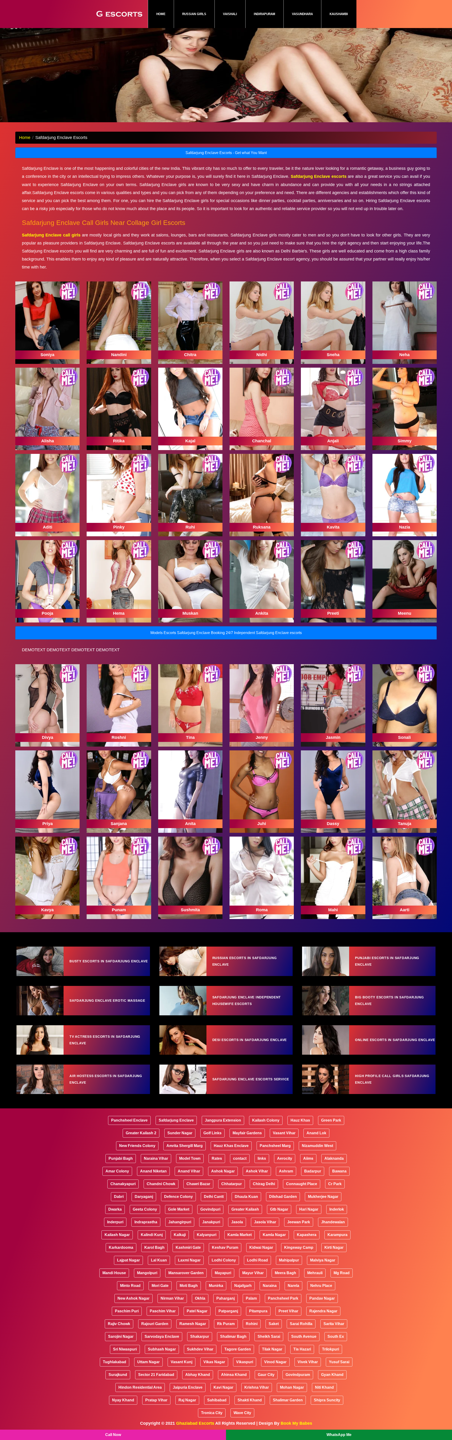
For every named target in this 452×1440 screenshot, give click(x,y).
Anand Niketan (153, 1171)
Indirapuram (264, 14)
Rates (217, 1158)
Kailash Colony (265, 1120)
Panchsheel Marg (275, 1146)
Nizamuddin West (317, 1146)
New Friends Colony (137, 1146)
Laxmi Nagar (189, 1260)
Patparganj (228, 1311)
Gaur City (266, 1375)
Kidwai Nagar (261, 1247)
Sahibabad (216, 1400)
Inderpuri (115, 1222)
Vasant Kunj (181, 1362)
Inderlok (336, 1209)
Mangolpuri (147, 1273)
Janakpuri (211, 1222)
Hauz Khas (300, 1120)
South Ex (335, 1336)
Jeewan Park (298, 1222)
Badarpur (312, 1171)
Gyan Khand (332, 1375)
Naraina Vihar (156, 1158)
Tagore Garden (237, 1349)
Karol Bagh (154, 1247)
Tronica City (211, 1413)
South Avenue (303, 1336)
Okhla (200, 1298)
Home (165, 14)
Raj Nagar (187, 1400)
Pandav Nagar (322, 1298)
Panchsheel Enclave (129, 1120)
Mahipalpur (289, 1260)
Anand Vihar (189, 1171)
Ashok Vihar (257, 1171)
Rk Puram (226, 1324)
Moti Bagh (189, 1286)
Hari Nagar (308, 1209)
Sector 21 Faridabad (156, 1375)
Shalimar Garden (288, 1400)
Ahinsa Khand (234, 1375)
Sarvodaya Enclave (162, 1336)
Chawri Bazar (198, 1184)
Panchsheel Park (283, 1298)
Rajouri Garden (154, 1324)
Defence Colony (178, 1197)
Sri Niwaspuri (125, 1349)
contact (239, 1158)
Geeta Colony (145, 1209)
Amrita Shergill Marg (184, 1146)
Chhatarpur (231, 1184)
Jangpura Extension (223, 1120)
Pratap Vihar (156, 1400)
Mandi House (114, 1273)
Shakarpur (199, 1336)
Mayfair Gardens (247, 1133)
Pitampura (258, 1311)
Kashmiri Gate (188, 1247)
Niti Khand (324, 1387)
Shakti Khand (250, 1400)
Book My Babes (296, 1423)
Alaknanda (334, 1158)
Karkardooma (121, 1247)
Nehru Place (321, 1286)
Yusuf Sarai (339, 1362)
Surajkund (118, 1375)
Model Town (190, 1158)
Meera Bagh (285, 1273)
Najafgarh (243, 1286)
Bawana (339, 1171)
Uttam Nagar (148, 1362)
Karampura (337, 1235)
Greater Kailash (245, 1209)
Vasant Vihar (284, 1133)
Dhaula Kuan (246, 1197)
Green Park (331, 1120)
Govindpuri (210, 1209)
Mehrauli (315, 1273)
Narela (293, 1286)
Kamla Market (239, 1235)
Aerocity (284, 1158)
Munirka (216, 1286)
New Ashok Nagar (133, 1298)
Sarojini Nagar (120, 1336)
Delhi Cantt (214, 1197)
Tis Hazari (302, 1349)
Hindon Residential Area (140, 1387)
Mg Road (342, 1273)
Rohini (252, 1324)
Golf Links (212, 1133)
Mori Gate (160, 1286)
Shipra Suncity (327, 1400)
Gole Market (178, 1209)
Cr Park (335, 1184)
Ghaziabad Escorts (195, 1423)
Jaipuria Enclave (187, 1387)
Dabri (119, 1197)
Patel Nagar (197, 1311)
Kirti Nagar (333, 1247)
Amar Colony (117, 1171)
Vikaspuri (244, 1362)
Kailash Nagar (117, 1235)
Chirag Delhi (264, 1184)
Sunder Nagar (179, 1133)
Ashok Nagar (223, 1171)
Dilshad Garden (283, 1197)
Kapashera (306, 1235)
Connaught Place (301, 1184)
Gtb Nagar (279, 1209)
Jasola (237, 1222)
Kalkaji (180, 1235)
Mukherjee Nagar (323, 1197)
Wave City (242, 1413)
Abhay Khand (197, 1375)
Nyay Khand (123, 1400)
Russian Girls (194, 14)
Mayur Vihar (253, 1273)
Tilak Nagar (272, 1349)
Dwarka (115, 1209)
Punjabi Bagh (121, 1158)
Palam (251, 1298)
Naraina (270, 1286)
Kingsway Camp (298, 1247)
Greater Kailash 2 (141, 1133)
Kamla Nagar (274, 1235)
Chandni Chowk (161, 1184)
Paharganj (225, 1298)
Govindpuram (298, 1375)
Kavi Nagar (223, 1387)
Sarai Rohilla (301, 1324)
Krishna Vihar (256, 1387)
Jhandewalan (333, 1222)
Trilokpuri (330, 1349)
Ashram (286, 1171)
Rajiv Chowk (119, 1324)
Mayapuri (223, 1273)
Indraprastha (145, 1222)
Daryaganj (144, 1197)
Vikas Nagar (214, 1362)
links (262, 1158)
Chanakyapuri (123, 1184)
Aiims (308, 1158)
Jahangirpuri (179, 1222)
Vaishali (230, 14)
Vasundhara (302, 14)
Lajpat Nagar (128, 1260)
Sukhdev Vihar (200, 1349)
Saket (274, 1324)
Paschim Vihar (163, 1311)
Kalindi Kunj (152, 1235)
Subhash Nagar (162, 1349)
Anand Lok (316, 1133)
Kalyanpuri (206, 1235)
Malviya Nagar (322, 1260)
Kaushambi (339, 14)
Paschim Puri (127, 1311)
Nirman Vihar (172, 1298)
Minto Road (130, 1286)
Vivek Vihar (308, 1362)
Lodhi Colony (224, 1260)
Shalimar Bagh (233, 1336)
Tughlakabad (114, 1362)
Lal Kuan (159, 1260)
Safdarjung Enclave (176, 1120)
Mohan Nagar (292, 1387)
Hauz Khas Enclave (231, 1146)
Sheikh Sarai (269, 1336)
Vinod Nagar (275, 1362)
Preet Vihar (288, 1311)
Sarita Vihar (333, 1324)
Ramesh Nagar (192, 1324)
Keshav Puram (225, 1247)
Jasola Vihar (265, 1222)
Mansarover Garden (186, 1273)
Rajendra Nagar (323, 1311)
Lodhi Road (257, 1260)
